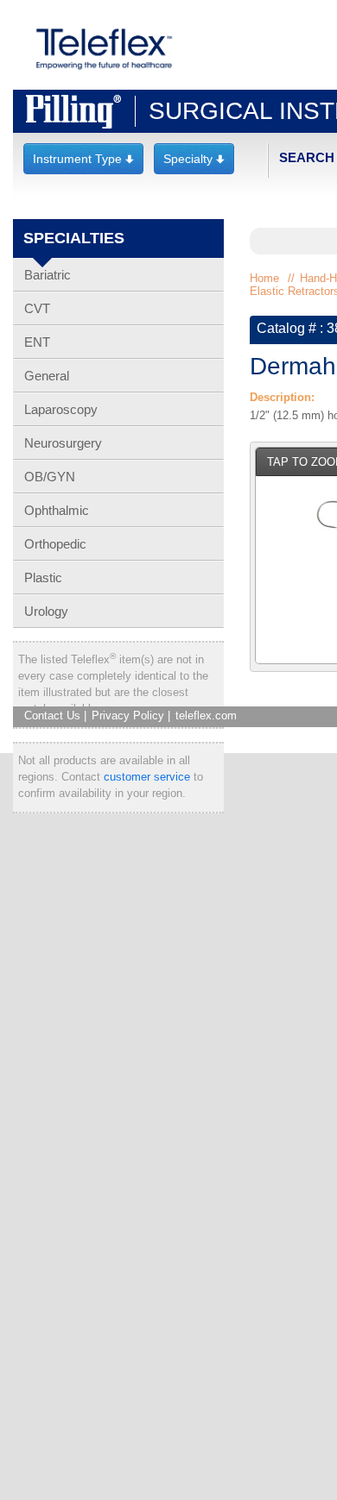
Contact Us (52, 715)
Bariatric (47, 274)
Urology (46, 611)
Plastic (43, 577)
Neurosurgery (63, 443)
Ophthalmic (56, 510)
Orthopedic (55, 544)
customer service (147, 776)
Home (264, 278)
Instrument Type (83, 159)
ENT (37, 342)
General (46, 375)
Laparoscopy (61, 409)
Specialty (194, 159)
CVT (37, 308)
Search (306, 157)
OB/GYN (49, 476)
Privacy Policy (128, 715)
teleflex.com (206, 715)
